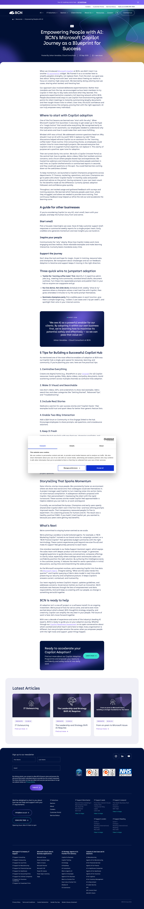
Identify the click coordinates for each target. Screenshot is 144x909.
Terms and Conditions (29, 902)
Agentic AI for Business (68, 876)
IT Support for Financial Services (21, 868)
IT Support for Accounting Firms (21, 874)
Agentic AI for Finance (92, 865)
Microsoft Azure (41, 857)
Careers (88, 7)
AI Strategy (65, 863)
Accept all (100, 468)
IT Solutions (51, 13)
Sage (38, 876)
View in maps (79, 813)
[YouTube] (129, 756)
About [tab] (101, 446)
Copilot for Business (67, 857)
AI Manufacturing (91, 857)
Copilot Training (66, 860)
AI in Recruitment (91, 882)
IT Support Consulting (18, 857)
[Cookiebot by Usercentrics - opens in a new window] (105, 439)
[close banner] (138, 2)
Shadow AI (65, 885)
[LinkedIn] (122, 756)
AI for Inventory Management (94, 879)
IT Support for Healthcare (19, 871)
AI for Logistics (90, 876)
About (52, 806)
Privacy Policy (16, 902)
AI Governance (66, 887)
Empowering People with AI (34, 19)
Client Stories (76, 13)
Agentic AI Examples (67, 874)
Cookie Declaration (42, 902)
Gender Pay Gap (55, 902)
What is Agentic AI (67, 871)
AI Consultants (66, 868)
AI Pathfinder (82, 2)
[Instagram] (116, 756)
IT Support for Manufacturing (20, 865)
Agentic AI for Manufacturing (94, 860)
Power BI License (42, 871)
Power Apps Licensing (43, 874)
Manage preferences (71, 468)
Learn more (90, 656)
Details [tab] (72, 446)
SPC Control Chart (91, 890)
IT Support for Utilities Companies (22, 876)
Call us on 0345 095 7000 (126, 7)
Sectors (63, 13)
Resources (100, 13)
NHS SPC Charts (90, 893)
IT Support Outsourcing (19, 860)
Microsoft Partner (42, 865)
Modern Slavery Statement (69, 902)
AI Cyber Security (91, 885)
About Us (88, 13)
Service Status (111, 7)
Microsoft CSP (41, 868)
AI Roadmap (65, 865)
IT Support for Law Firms (19, 863)
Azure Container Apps (43, 860)
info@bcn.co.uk (21, 813)
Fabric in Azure (41, 863)
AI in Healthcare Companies (94, 868)
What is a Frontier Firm (68, 879)
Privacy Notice (30, 782)
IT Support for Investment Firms (21, 883)
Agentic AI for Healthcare (93, 871)
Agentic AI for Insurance (93, 874)
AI (41, 13)
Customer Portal (98, 7)
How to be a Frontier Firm (69, 882)
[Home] (12, 19)
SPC (87, 887)
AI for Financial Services (93, 863)
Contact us (127, 13)
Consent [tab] (43, 446)
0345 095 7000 (20, 820)
